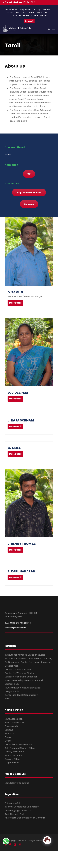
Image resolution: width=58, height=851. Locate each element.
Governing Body (13, 726)
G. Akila (14, 448)
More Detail (15, 302)
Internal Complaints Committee (22, 806)
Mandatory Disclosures (17, 783)
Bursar (8, 737)
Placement (24, 15)
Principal (9, 733)
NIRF (24, 12)
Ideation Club (12, 684)
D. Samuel (16, 292)
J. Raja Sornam (21, 420)
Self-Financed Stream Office (20, 748)
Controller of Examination (18, 744)
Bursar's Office (12, 759)
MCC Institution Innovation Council (23, 687)
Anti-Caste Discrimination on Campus (25, 817)
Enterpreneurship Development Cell (24, 680)
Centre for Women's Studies (19, 673)
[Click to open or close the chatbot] (47, 840)
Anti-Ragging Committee (18, 810)
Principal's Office (13, 755)
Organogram (12, 762)
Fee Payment (43, 12)
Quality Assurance (14, 751)
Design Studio (12, 691)
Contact (29, 21)
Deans (8, 740)
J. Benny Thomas (22, 544)
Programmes (25, 9)
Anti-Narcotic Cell (14, 814)
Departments (11, 9)
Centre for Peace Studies (18, 669)
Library (14, 15)
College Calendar (39, 15)
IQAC (18, 12)
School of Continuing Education (21, 676)
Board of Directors (14, 722)
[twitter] (10, 844)
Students (46, 9)
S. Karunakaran (21, 571)
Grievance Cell (12, 803)
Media (32, 12)
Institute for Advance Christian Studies (25, 654)
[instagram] (20, 844)
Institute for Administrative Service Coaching (28, 658)
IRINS (7, 698)
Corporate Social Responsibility (21, 695)
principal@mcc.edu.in (15, 627)
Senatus (9, 729)
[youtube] (15, 844)
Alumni (10, 12)
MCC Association (14, 718)
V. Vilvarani (18, 393)
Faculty (37, 9)
